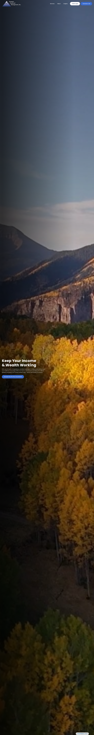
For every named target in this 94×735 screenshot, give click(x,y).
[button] (52, 3)
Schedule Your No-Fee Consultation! (13, 376)
